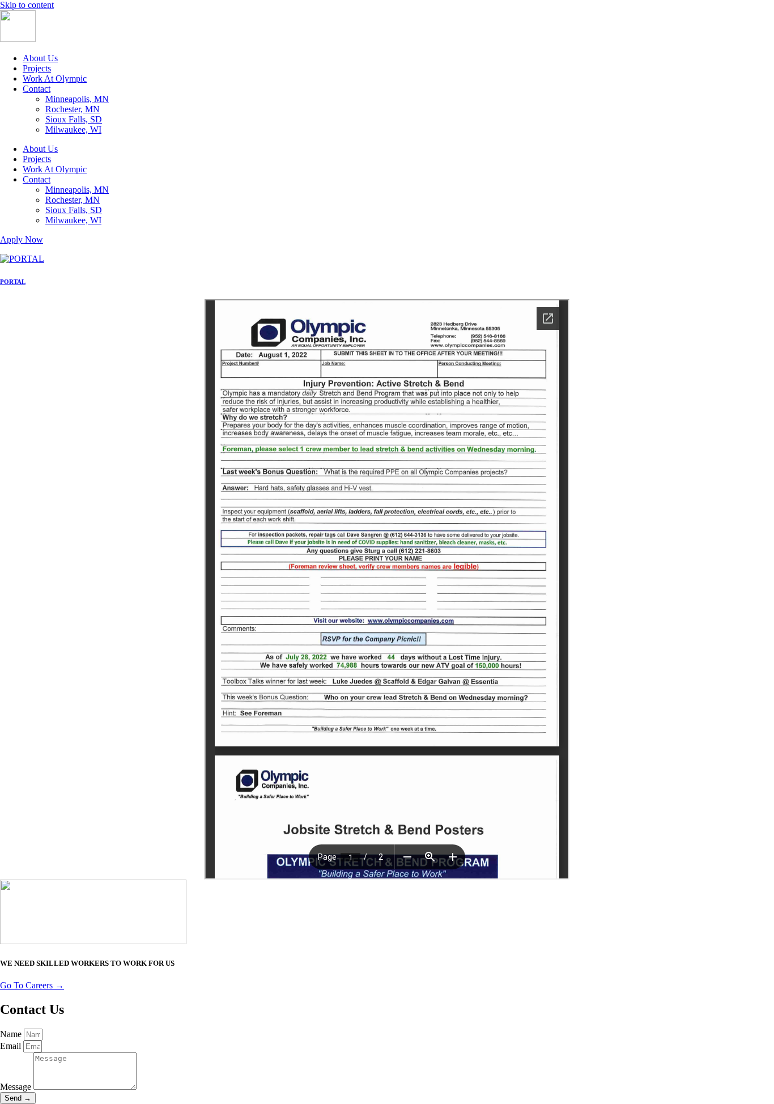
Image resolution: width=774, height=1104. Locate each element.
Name (12, 1034)
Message (16, 1087)
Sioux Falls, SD (73, 119)
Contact (36, 89)
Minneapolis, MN (77, 99)
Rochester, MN (72, 109)
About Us (40, 58)
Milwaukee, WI (73, 129)
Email (11, 1046)
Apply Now (21, 239)
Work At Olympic (55, 78)
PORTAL (12, 281)
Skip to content (27, 5)
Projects (37, 68)
